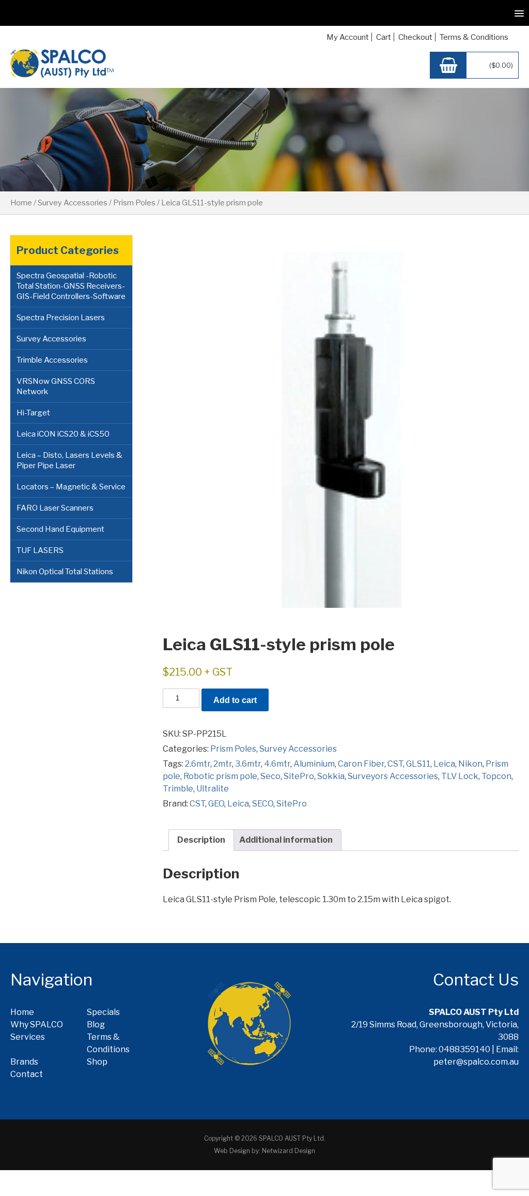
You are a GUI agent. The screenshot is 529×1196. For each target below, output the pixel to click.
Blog (96, 1024)
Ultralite (212, 789)
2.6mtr (197, 764)
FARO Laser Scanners (55, 508)
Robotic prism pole (220, 776)
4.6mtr (277, 764)
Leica (444, 764)
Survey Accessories (72, 202)
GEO (216, 804)
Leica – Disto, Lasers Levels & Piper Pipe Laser (69, 460)
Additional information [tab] (286, 840)
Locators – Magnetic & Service (71, 486)
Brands (24, 1062)
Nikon (470, 764)
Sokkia (331, 776)
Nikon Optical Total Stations (65, 571)
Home (21, 202)
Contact (26, 1074)
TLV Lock (459, 776)
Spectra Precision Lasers (61, 317)
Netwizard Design (288, 1151)
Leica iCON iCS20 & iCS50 (63, 434)
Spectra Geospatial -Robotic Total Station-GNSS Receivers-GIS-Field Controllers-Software (71, 286)
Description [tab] (201, 840)
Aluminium (314, 764)
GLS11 (418, 764)
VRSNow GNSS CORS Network (56, 386)
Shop (97, 1062)
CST (395, 764)
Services (27, 1037)
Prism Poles (134, 202)
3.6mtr (248, 764)
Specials (103, 1012)
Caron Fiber (361, 764)
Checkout (415, 37)
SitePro (299, 776)
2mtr (222, 764)
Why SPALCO (36, 1024)
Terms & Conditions (474, 37)
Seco (270, 776)
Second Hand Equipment (60, 529)
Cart (383, 37)
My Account (347, 37)
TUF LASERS (40, 550)
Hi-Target (33, 412)
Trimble (178, 789)
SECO (262, 804)
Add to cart (235, 700)
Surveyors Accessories (393, 776)
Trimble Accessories (52, 360)
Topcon (496, 776)
